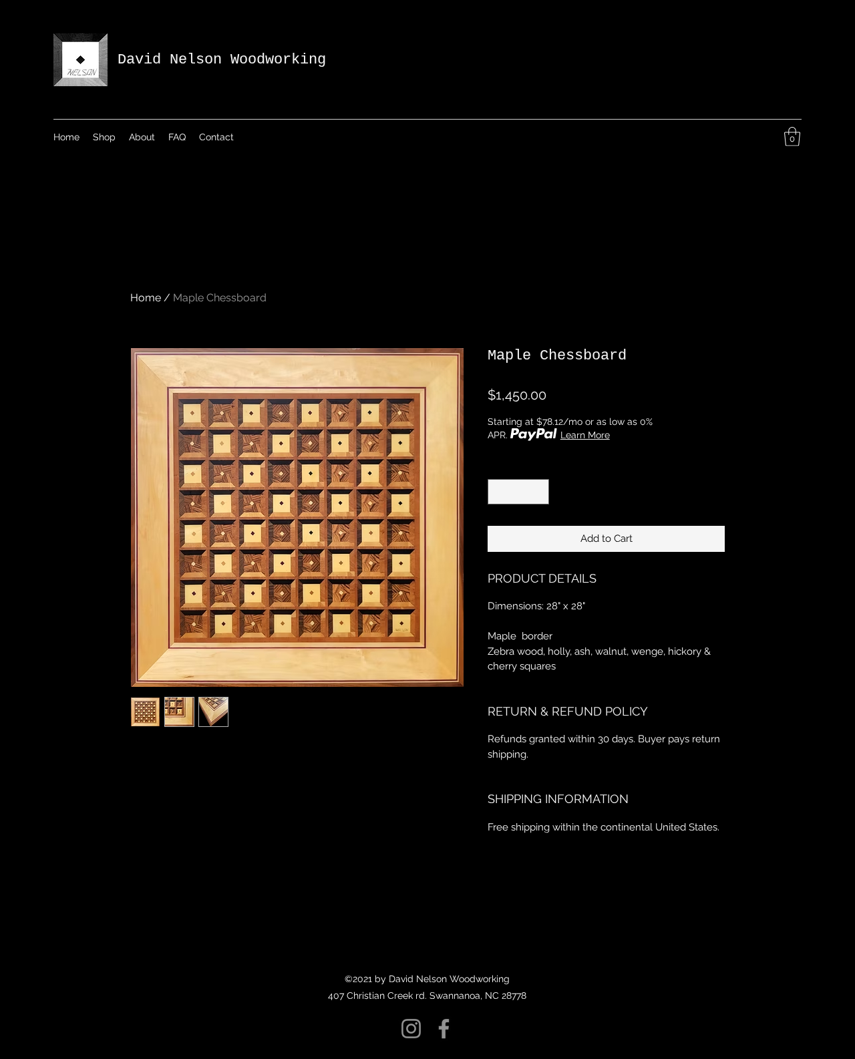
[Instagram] (411, 1029)
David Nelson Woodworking (222, 59)
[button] (792, 136)
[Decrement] (499, 492)
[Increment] (539, 492)
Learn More (585, 435)
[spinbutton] (519, 492)
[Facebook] (444, 1029)
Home (145, 297)
